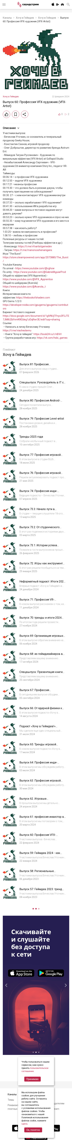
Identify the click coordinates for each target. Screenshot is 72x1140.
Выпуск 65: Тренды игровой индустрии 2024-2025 (37, 746)
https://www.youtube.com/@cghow (35, 268)
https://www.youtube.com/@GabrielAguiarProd (40, 272)
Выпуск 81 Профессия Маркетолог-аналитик (34, 366)
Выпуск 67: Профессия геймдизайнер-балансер (35, 691)
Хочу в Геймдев (25, 17)
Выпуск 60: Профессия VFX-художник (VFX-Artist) (37, 836)
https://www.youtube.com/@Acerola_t (24, 286)
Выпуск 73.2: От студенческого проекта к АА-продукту (39, 529)
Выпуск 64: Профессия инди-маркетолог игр (38, 764)
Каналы (7, 17)
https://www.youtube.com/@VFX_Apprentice (28, 279)
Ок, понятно (33, 1130)
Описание (9, 128)
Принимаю (32, 1079)
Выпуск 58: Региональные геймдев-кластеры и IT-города (39, 872)
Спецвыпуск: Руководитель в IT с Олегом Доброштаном (41, 384)
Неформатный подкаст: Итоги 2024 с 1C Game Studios (42, 583)
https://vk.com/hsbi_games (52, 337)
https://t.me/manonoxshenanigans (32, 250)
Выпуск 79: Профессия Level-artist (41, 418)
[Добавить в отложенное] (15, 114)
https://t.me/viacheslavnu (17, 330)
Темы (11, 1099)
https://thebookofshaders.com (33, 297)
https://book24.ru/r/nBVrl (48, 334)
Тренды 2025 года (31, 436)
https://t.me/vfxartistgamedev (35, 246)
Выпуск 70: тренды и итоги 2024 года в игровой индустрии (40, 619)
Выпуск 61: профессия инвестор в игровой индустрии (41, 818)
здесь (24, 1124)
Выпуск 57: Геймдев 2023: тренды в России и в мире (41, 890)
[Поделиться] (24, 114)
